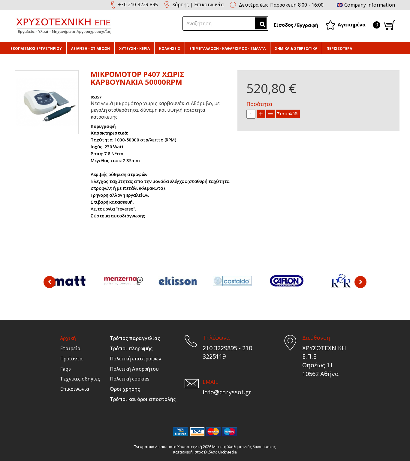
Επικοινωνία (209, 4)
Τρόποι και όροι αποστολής (143, 399)
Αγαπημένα (352, 24)
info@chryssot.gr (227, 392)
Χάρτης (180, 4)
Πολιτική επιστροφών (135, 358)
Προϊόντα (71, 358)
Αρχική (68, 338)
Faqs (65, 368)
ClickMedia (227, 452)
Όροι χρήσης (125, 389)
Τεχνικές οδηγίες (80, 378)
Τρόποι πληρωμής (131, 348)
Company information (369, 5)
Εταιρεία (70, 348)
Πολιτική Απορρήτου (134, 368)
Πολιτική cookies (129, 378)
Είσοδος (284, 25)
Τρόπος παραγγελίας (135, 338)
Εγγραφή (307, 25)
